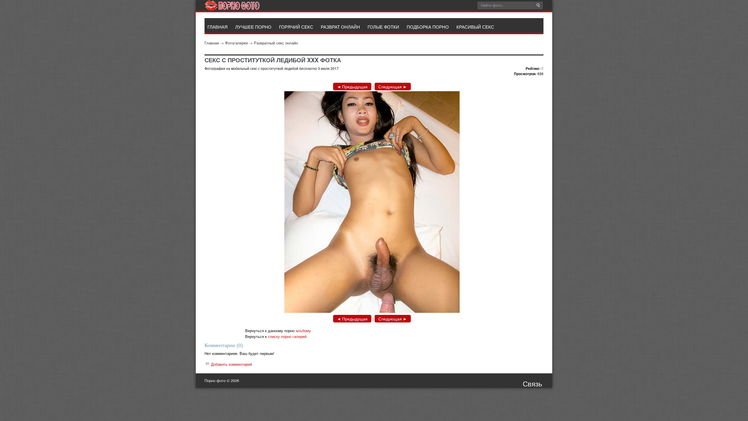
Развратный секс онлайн (276, 43)
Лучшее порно (253, 27)
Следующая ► (392, 86)
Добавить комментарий (231, 364)
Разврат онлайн (340, 27)
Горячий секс (296, 27)
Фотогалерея (236, 43)
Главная (212, 43)
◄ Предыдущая (352, 86)
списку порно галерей (287, 336)
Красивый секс (475, 27)
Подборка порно (428, 27)
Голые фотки (383, 27)
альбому (303, 330)
